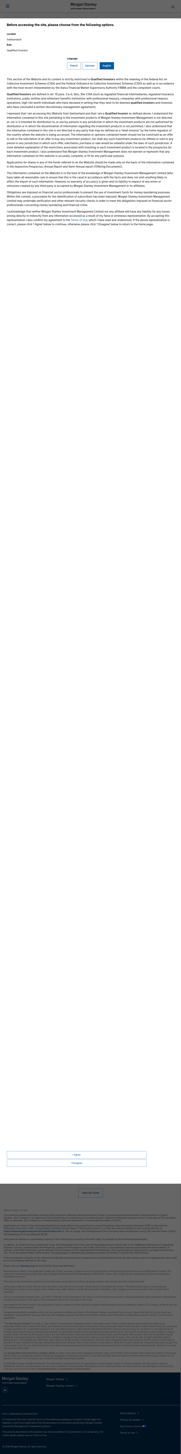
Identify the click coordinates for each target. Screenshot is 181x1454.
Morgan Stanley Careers (60, 1385)
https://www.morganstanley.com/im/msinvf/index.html (32, 1231)
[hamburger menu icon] (7, 6)
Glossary (24, 1266)
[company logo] (84, 6)
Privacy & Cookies (130, 1419)
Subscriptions (128, 1413)
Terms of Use (79, 220)
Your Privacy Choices (131, 1426)
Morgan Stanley (55, 1379)
